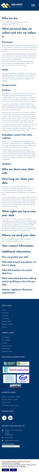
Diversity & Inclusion (7, 351)
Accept (5, 470)
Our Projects (5, 315)
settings (23, 466)
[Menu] (33, 5)
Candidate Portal (6, 348)
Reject (13, 470)
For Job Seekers (6, 340)
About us (4, 310)
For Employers (5, 337)
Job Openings (5, 318)
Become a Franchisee (7, 324)
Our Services (5, 313)
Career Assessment (7, 345)
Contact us (4, 327)
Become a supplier (6, 321)
